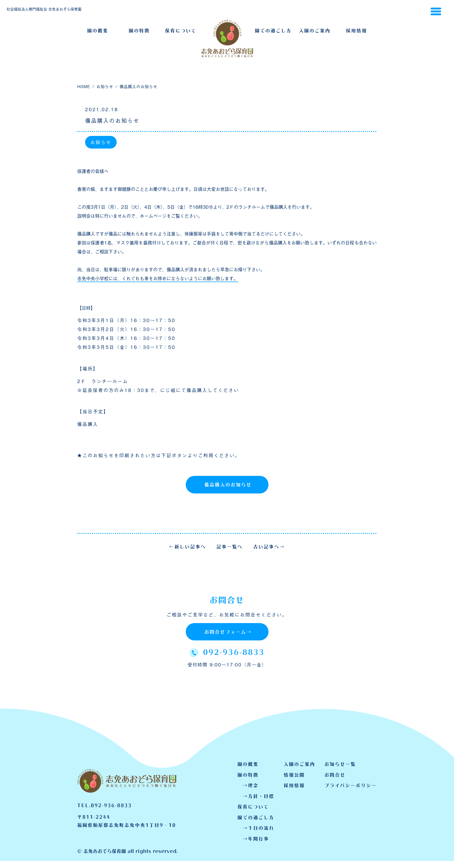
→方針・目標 (258, 796)
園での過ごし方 (273, 29)
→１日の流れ (258, 828)
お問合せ (334, 774)
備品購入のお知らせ (228, 483)
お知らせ (100, 142)
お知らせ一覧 (340, 764)
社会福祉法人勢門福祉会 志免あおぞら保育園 (44, 9)
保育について (180, 29)
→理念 (251, 785)
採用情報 (356, 29)
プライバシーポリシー (350, 785)
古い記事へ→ (269, 545)
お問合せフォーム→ (228, 631)
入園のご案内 (315, 29)
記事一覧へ (229, 545)
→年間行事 (256, 838)
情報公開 (294, 774)
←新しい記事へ (187, 545)
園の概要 (97, 29)
